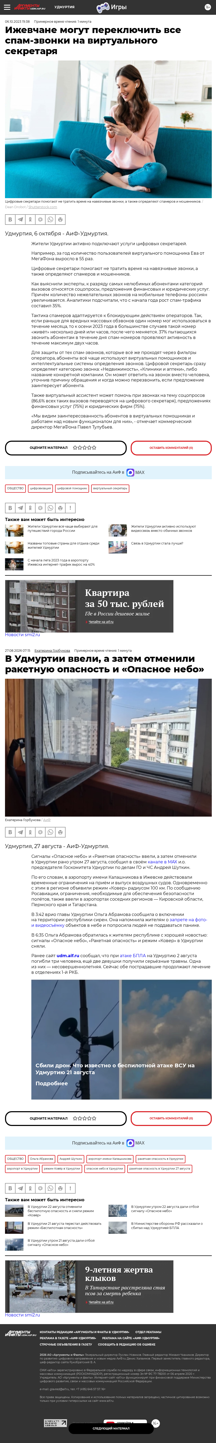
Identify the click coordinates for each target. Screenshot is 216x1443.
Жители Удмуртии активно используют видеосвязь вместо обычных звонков (163, 528)
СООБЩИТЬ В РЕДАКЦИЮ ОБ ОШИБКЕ (126, 1344)
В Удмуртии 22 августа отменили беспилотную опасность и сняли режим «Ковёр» (61, 1211)
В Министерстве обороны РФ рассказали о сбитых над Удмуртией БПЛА (167, 1226)
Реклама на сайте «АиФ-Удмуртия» (131, 1338)
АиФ (47, 820)
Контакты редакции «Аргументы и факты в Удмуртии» (84, 1332)
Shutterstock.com (42, 207)
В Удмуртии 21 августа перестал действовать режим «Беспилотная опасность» (64, 1226)
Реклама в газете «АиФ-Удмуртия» (68, 1338)
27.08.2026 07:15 (17, 651)
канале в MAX (162, 861)
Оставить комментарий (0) (171, 448)
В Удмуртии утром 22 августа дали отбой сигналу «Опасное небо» (165, 1209)
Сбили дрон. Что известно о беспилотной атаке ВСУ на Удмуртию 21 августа (115, 1069)
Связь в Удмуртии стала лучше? (157, 543)
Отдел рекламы (148, 1332)
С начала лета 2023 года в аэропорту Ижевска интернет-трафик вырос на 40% (61, 562)
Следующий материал (111, 1428)
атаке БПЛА (133, 955)
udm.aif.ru (68, 955)
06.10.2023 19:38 (17, 22)
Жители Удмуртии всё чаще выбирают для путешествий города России (62, 528)
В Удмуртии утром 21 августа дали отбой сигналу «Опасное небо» (61, 1243)
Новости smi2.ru (22, 634)
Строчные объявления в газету (66, 1344)
